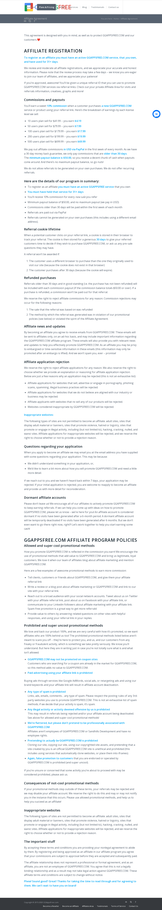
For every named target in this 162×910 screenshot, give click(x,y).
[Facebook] (34, 21)
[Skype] (29, 21)
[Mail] (25, 21)
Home (116, 18)
